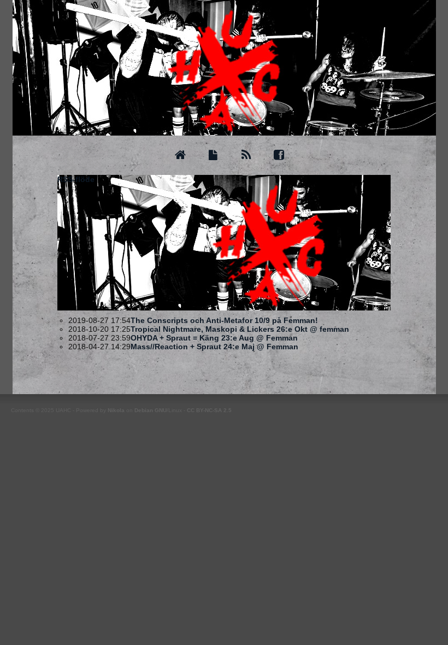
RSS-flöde (76, 179)
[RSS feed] (246, 155)
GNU (161, 410)
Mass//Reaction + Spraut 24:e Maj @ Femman (214, 346)
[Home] (179, 155)
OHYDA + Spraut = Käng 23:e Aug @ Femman (214, 337)
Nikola (116, 410)
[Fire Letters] (213, 155)
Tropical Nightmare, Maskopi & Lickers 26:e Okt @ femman (240, 329)
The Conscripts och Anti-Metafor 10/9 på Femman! (224, 320)
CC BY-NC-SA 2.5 (209, 410)
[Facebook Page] (278, 155)
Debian (143, 410)
